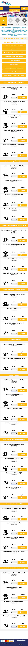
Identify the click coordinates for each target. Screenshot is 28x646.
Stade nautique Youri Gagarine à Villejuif (14, 68)
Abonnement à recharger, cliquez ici (15, 38)
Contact (21, 644)
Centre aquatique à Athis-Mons (14, 49)
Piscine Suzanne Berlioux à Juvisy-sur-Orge (14, 52)
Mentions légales (21, 640)
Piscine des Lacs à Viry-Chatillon (14, 71)
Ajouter (23, 97)
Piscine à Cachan (14, 64)
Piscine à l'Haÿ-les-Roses (14, 60)
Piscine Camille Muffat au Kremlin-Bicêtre (14, 45)
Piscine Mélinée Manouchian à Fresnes (14, 56)
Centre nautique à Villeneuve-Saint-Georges (14, 75)
